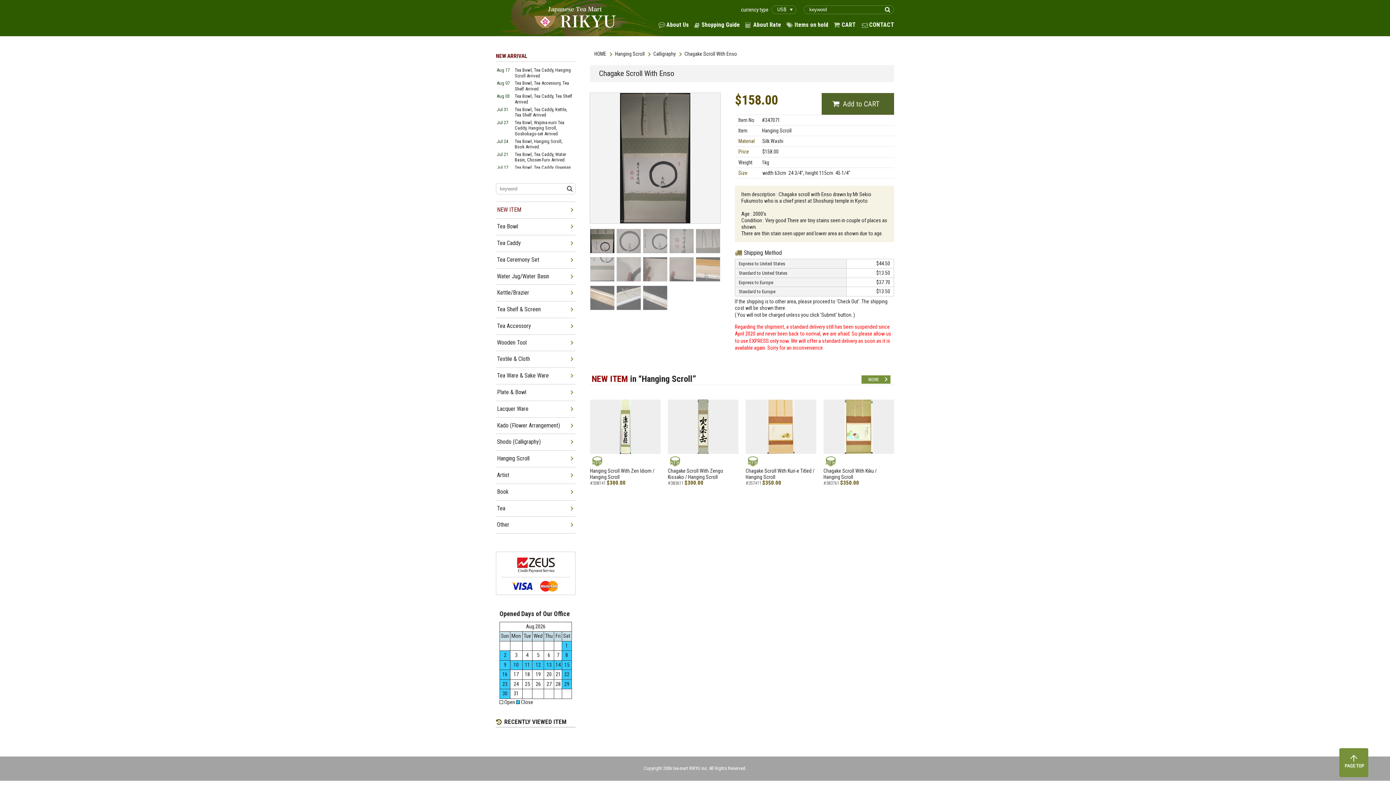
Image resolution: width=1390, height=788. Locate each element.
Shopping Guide (721, 24)
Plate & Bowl (511, 392)
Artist (503, 475)
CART (849, 24)
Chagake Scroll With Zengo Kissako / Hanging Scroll (695, 474)
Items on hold (811, 24)
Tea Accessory (514, 326)
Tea (501, 508)
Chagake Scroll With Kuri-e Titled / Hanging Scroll (780, 474)
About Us (677, 24)
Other (503, 524)
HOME (600, 54)
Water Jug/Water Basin (523, 276)
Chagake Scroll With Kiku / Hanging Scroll (850, 474)
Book (503, 491)
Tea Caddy (509, 243)
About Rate (767, 24)
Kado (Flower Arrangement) (528, 425)
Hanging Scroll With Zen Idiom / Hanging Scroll (622, 474)
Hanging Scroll (630, 54)
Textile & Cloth (513, 358)
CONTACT (881, 24)
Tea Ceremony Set (518, 259)
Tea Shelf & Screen (519, 309)
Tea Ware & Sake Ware (523, 375)
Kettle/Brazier (513, 292)
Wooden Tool (512, 342)
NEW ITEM (509, 209)
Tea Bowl (507, 226)
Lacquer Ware (512, 408)
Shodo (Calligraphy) (519, 441)
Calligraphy (664, 54)
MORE (873, 379)
